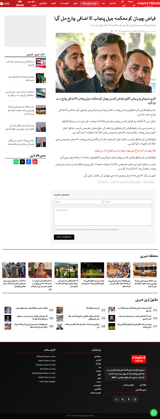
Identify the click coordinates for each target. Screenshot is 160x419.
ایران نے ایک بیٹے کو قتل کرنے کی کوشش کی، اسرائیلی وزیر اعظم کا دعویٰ (19, 127)
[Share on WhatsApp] (120, 31)
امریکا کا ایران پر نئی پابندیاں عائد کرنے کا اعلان (20, 63)
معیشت (98, 371)
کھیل (75, 3)
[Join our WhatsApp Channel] (154, 413)
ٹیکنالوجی (42, 3)
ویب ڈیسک (152, 31)
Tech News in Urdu (47, 369)
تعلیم (99, 378)
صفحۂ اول (97, 356)
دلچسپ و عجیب (95, 392)
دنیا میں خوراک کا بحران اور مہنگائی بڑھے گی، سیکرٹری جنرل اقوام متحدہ (21, 142)
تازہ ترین (98, 360)
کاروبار (53, 3)
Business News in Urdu (45, 365)
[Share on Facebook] (112, 31)
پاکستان (112, 3)
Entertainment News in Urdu (43, 373)
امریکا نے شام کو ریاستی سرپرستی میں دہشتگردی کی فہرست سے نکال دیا (20, 93)
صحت (99, 382)
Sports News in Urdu (46, 360)
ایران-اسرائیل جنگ (89, 3)
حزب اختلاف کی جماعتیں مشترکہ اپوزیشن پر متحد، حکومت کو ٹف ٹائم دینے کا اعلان (21, 110)
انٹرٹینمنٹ (64, 3)
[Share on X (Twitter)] (116, 31)
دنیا (103, 3)
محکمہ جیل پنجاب (103, 182)
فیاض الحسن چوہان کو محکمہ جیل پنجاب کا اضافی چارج (126, 182)
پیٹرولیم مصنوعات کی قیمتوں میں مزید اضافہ (21, 78)
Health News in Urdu (46, 377)
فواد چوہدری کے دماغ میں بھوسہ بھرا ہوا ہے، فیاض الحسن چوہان (125, 151)
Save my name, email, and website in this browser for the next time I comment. (88, 229)
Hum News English (47, 381)
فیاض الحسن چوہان (149, 182)
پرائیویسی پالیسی (128, 385)
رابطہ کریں (143, 385)
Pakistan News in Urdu (46, 356)
